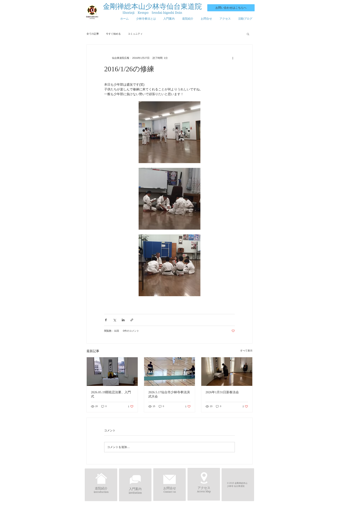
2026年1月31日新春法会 (222, 392)
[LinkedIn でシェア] (123, 320)
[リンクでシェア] (131, 320)
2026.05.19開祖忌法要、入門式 (111, 394)
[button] (248, 33)
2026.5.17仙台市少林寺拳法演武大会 (169, 394)
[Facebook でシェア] (106, 320)
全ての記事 (93, 33)
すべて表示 (246, 350)
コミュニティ (135, 33)
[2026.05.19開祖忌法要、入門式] (112, 371)
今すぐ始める (113, 33)
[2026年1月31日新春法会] (226, 371)
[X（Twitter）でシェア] (114, 320)
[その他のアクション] (233, 58)
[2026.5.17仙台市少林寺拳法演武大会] (169, 371)
